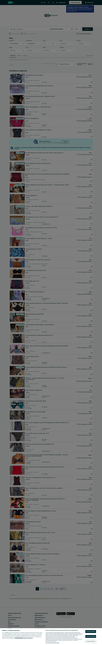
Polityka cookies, (19, 638)
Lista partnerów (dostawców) (52, 642)
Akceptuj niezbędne (90, 636)
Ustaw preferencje (90, 641)
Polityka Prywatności (28, 638)
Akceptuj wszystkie (90, 631)
